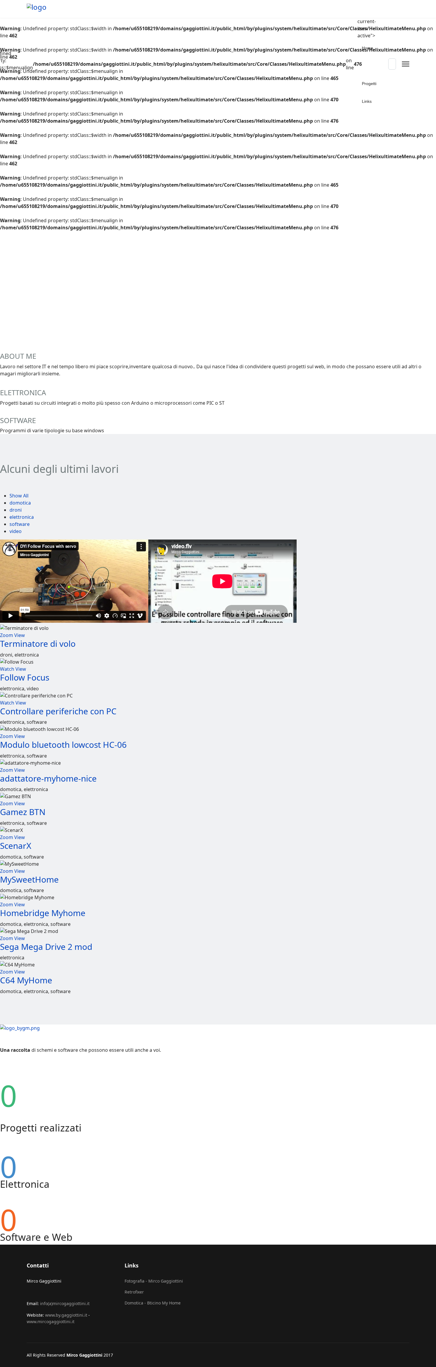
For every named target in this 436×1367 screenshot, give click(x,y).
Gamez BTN (22, 811)
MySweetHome (29, 879)
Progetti (369, 83)
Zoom (6, 635)
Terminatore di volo (38, 643)
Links (367, 101)
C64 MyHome (26, 980)
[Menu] (405, 64)
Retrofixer (134, 1292)
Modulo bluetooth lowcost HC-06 (63, 744)
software (19, 524)
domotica (20, 503)
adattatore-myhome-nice (48, 778)
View (19, 635)
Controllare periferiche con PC (58, 711)
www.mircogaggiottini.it (50, 1321)
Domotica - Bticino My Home (153, 1303)
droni (15, 510)
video (15, 531)
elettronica (21, 517)
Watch (7, 669)
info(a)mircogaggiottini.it (65, 1303)
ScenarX (15, 845)
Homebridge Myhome (42, 912)
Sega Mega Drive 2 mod (46, 946)
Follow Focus (24, 677)
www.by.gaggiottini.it (66, 1315)
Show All (18, 495)
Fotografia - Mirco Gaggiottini (154, 1281)
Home (367, 48)
